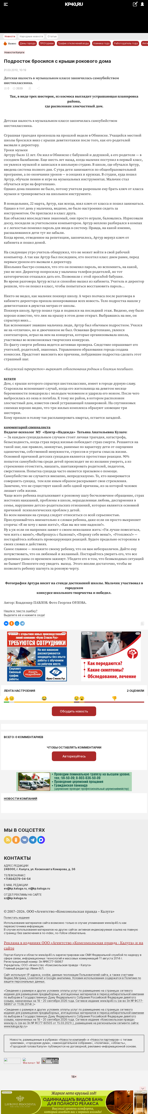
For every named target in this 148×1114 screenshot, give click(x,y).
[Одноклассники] (11, 623)
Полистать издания (16, 917)
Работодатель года (126, 43)
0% (6, 698)
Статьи (52, 36)
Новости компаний (20, 798)
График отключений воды (73, 43)
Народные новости (31, 36)
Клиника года (101, 43)
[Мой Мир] (17, 623)
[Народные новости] (135, 4)
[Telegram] (22, 623)
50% (44, 698)
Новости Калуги (14, 52)
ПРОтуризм (47, 43)
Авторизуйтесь (74, 756)
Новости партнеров (104, 1039)
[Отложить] (30, 88)
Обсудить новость (74, 711)
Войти (142, 4)
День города (27, 43)
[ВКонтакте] (6, 623)
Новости (10, 36)
